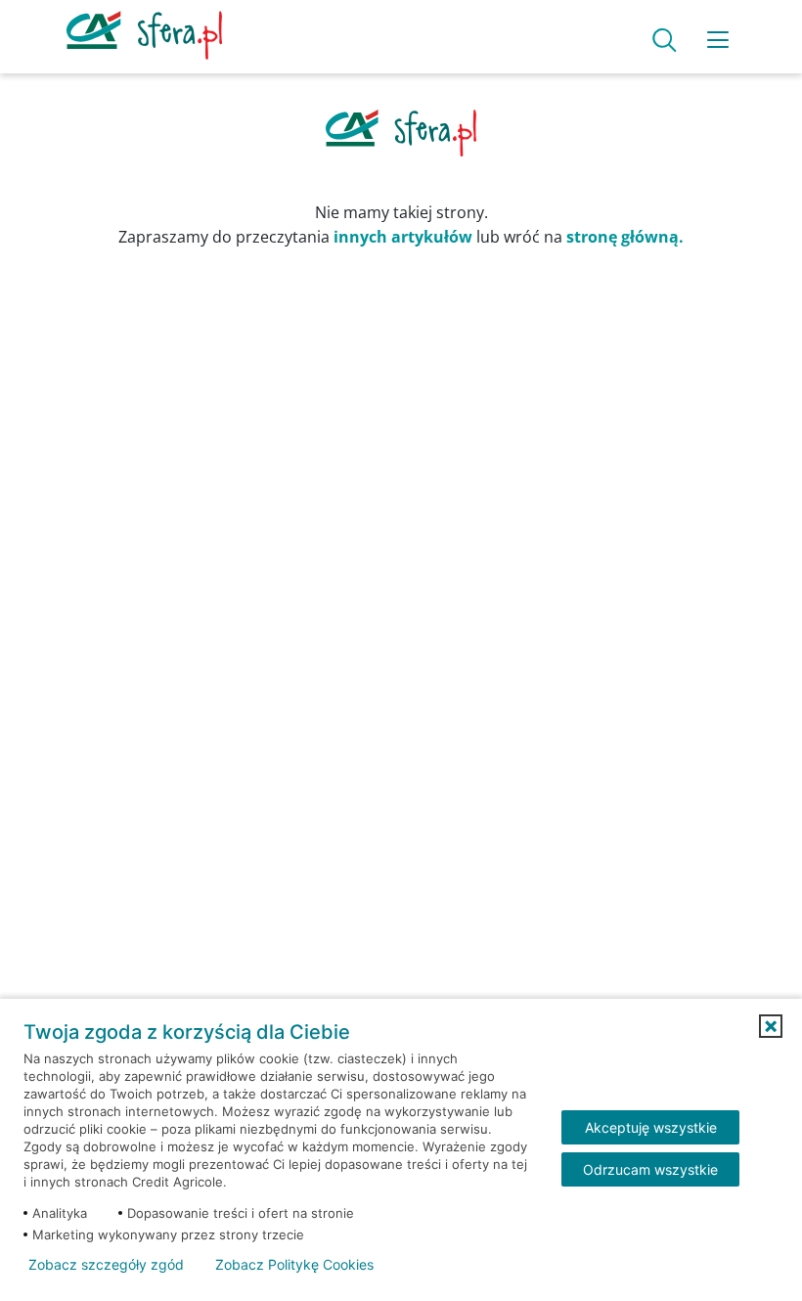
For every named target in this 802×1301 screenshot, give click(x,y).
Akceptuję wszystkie (651, 1127)
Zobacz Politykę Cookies (294, 1265)
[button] (771, 1026)
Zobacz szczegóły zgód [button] (106, 1265)
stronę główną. (625, 236)
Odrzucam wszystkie (650, 1169)
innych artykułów (403, 236)
